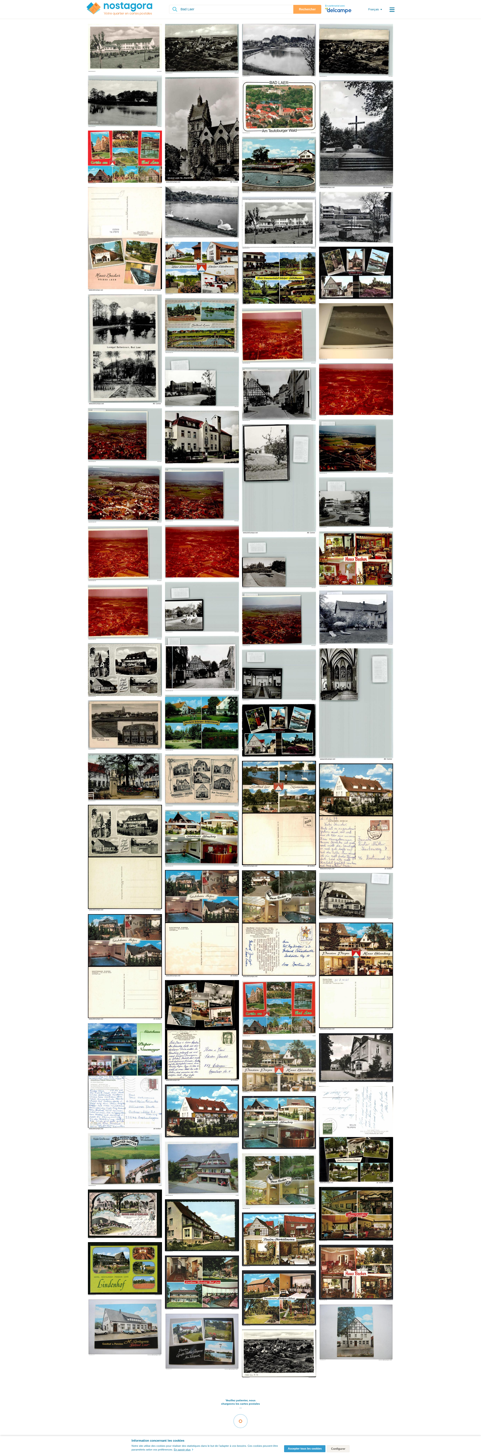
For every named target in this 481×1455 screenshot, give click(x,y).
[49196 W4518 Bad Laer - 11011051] (356, 50)
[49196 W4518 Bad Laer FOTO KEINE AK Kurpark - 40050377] (201, 607)
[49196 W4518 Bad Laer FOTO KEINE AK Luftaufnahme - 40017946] (124, 435)
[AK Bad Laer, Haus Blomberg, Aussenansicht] (201, 1111)
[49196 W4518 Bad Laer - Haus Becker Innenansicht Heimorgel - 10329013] (356, 559)
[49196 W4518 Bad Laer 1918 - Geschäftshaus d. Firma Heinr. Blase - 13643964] (124, 725)
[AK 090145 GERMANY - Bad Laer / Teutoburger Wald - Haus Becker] (279, 1181)
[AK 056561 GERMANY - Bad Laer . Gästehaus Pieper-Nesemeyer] (201, 1169)
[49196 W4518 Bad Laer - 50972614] (279, 50)
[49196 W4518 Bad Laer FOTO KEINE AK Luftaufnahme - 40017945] (356, 447)
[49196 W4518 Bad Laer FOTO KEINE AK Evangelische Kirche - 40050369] (279, 675)
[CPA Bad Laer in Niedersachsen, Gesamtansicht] (279, 1354)
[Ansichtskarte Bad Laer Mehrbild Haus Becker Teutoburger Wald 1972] (201, 1031)
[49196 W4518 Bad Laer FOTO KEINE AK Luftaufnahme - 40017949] (279, 619)
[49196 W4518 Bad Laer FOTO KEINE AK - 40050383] (201, 382)
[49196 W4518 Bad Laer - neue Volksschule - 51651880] (279, 223)
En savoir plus (182, 1449)
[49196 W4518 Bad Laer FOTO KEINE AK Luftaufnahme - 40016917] (124, 494)
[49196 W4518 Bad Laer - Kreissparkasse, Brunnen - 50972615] (356, 217)
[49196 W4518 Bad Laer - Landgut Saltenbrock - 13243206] (124, 350)
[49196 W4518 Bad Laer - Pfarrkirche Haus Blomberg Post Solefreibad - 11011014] (124, 670)
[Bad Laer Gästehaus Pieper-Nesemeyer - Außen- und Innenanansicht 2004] (124, 1076)
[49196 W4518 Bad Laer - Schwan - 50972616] (201, 212)
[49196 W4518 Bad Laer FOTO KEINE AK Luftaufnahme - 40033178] (124, 612)
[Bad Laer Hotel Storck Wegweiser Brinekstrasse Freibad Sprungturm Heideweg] (356, 273)
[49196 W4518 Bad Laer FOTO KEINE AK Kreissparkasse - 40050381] (356, 503)
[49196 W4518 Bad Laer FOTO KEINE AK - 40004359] (279, 394)
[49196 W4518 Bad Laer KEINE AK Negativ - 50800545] (356, 332)
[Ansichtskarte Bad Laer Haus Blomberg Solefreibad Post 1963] (124, 858)
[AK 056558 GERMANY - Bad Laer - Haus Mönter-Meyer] (124, 1159)
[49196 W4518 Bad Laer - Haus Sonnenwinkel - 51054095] (201, 268)
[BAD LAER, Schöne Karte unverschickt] (124, 1327)
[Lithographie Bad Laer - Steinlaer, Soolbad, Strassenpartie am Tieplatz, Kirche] (124, 1214)
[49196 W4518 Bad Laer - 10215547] (201, 49)
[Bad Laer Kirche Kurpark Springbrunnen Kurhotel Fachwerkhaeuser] (279, 107)
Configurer (338, 1448)
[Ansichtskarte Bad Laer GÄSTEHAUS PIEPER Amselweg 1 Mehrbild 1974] (201, 923)
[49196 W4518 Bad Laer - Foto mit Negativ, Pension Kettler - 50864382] (356, 618)
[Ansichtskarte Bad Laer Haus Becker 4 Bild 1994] (279, 924)
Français (373, 9)
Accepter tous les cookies (305, 1448)
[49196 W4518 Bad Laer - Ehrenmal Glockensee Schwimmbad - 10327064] (201, 325)
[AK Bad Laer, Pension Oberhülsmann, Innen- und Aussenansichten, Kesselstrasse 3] (279, 1240)
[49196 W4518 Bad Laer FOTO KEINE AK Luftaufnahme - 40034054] (201, 551)
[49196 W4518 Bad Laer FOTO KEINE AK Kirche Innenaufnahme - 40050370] (356, 704)
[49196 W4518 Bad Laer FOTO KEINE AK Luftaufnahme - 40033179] (124, 554)
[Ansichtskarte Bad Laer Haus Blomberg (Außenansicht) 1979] (356, 816)
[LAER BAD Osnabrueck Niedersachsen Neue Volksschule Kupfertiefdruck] (124, 48)
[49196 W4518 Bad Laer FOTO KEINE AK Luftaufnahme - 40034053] (356, 390)
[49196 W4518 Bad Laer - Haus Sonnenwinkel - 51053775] (279, 279)
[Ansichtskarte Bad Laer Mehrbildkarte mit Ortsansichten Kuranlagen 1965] (279, 814)
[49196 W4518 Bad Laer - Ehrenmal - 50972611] (356, 134)
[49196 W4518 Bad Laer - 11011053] (124, 101)
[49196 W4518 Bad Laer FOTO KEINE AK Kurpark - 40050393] (279, 479)
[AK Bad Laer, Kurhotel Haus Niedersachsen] (356, 1058)
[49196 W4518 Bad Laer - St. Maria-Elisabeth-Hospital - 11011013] (201, 437)
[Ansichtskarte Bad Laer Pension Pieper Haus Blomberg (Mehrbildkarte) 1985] (356, 976)
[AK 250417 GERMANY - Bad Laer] (279, 1008)
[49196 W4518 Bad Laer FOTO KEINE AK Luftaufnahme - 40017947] (201, 494)
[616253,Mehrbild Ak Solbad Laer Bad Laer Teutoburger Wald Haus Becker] (124, 239)
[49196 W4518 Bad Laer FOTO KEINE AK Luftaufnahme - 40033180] (279, 336)
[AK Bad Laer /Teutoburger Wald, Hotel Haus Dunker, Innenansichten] (356, 1214)
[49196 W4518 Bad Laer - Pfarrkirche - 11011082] (201, 130)
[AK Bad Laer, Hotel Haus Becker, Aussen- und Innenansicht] (356, 1272)
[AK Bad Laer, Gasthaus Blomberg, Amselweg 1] (279, 1123)
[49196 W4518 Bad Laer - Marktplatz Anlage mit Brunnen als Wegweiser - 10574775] (124, 777)
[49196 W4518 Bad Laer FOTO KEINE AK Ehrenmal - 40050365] (279, 563)
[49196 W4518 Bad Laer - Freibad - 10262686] (279, 165)
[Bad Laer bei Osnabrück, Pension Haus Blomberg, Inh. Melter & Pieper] (201, 1226)
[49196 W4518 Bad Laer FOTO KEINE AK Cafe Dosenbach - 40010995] (201, 663)
